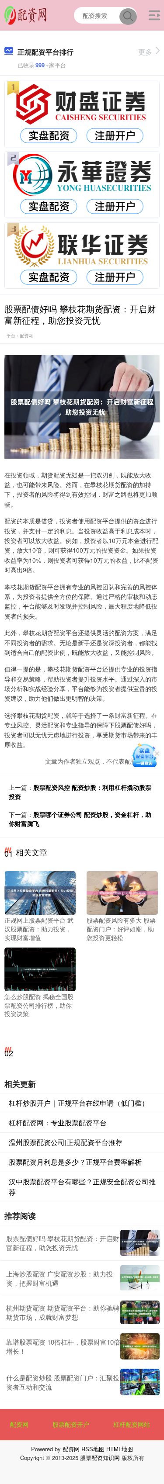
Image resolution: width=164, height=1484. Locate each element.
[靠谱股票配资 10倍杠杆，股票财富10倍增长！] (140, 1346)
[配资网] (25, 14)
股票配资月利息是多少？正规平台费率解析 (75, 1162)
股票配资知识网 (100, 1457)
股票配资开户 (70, 1424)
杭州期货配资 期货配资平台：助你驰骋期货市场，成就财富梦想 (62, 1312)
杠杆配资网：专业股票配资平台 (58, 1122)
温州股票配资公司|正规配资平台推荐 (65, 1142)
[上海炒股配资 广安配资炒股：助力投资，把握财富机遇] (140, 1278)
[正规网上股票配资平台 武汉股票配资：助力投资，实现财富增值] (40, 892)
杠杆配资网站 (131, 1424)
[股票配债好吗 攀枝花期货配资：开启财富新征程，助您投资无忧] (140, 1243)
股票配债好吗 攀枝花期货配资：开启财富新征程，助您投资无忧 (62, 1243)
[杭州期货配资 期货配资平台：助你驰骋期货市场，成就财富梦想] (140, 1312)
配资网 (19, 1424)
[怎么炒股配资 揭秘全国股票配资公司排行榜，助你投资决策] (40, 968)
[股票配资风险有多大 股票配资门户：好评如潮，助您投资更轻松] (122, 892)
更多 (145, 52)
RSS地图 (93, 1449)
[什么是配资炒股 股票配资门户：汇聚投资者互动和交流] (140, 1382)
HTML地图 (119, 1449)
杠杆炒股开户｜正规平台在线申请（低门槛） (79, 1103)
